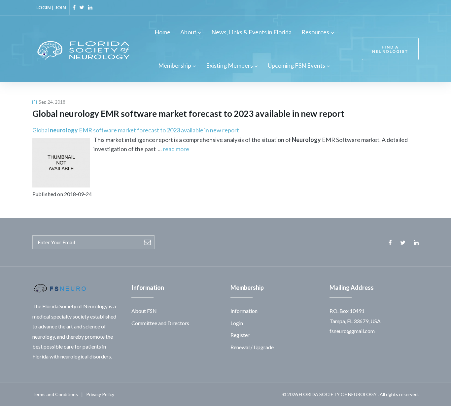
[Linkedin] (90, 7)
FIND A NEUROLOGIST (390, 49)
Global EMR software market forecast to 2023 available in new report (135, 130)
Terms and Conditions (55, 394)
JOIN (60, 7)
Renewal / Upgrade (252, 347)
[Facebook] (74, 7)
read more (176, 148)
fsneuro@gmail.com (352, 331)
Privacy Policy (100, 394)
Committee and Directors (160, 323)
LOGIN (43, 7)
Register (240, 335)
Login (236, 323)
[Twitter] (81, 7)
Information (244, 311)
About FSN (144, 311)
